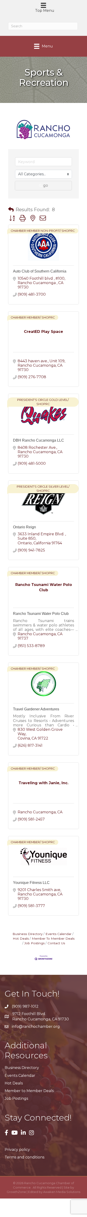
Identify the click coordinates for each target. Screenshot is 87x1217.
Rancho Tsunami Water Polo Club (41, 614)
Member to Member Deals (29, 1091)
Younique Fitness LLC (31, 883)
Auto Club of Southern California (39, 271)
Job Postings (34, 943)
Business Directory (27, 934)
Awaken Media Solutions (61, 1192)
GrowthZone (16, 1192)
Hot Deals (14, 1083)
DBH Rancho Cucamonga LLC (38, 440)
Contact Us (56, 943)
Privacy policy (17, 1149)
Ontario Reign (24, 527)
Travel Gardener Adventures (36, 709)
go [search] (45, 185)
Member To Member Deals (53, 938)
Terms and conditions (24, 1157)
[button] (11, 209)
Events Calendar (58, 934)
